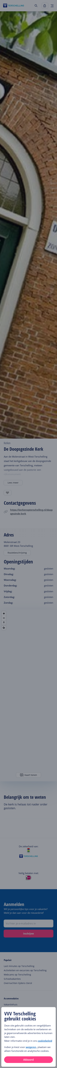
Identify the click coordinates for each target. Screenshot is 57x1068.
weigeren (31, 1047)
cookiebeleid (45, 1040)
